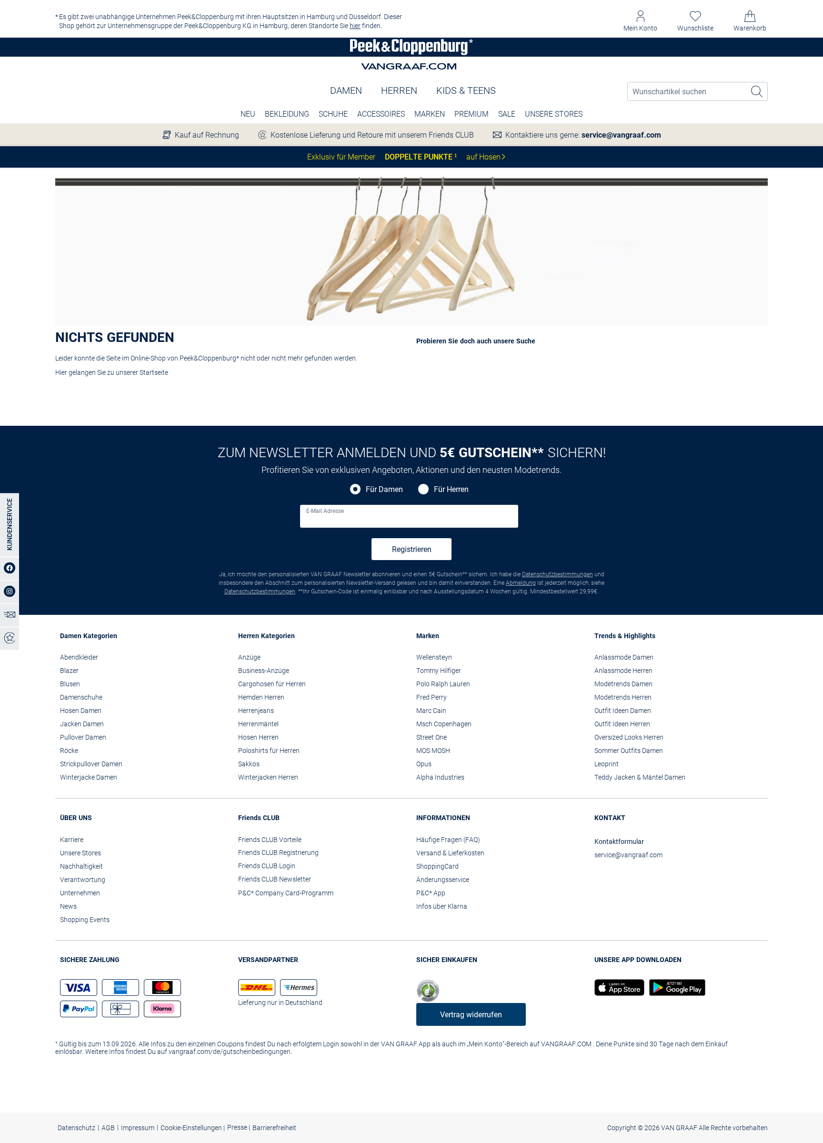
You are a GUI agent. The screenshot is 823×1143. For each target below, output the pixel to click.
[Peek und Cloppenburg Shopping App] (619, 987)
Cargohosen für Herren (272, 684)
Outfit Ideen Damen (622, 710)
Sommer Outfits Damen (628, 750)
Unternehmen (80, 893)
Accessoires (381, 114)
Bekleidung (287, 114)
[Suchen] (757, 91)
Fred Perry (431, 697)
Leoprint (606, 764)
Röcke (69, 750)
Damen (346, 90)
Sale (506, 114)
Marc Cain (431, 710)
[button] (640, 21)
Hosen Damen (80, 710)
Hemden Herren (261, 697)
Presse (238, 1127)
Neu (248, 114)
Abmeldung (521, 583)
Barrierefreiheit (274, 1128)
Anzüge (249, 657)
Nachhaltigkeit (81, 866)
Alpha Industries (440, 777)
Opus (424, 764)
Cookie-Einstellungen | (193, 1128)
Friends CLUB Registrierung (278, 852)
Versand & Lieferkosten (450, 853)
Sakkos (249, 764)
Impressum (137, 1128)
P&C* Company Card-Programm (285, 893)
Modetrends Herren (623, 697)
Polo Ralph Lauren (443, 684)
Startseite (154, 372)
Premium (471, 114)
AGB (108, 1128)
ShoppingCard (437, 866)
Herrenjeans (256, 710)
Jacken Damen (82, 724)
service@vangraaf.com (621, 135)
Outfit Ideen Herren (622, 724)
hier (355, 26)
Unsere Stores (553, 114)
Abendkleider (79, 657)
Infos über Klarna (441, 906)
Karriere (71, 839)
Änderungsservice (442, 879)
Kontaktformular (619, 841)
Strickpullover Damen (91, 764)
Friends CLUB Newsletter (274, 879)
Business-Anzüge (263, 670)
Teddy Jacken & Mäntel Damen (639, 777)
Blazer (69, 670)
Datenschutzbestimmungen (557, 574)
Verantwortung (82, 879)
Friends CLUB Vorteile (269, 839)
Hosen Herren (258, 737)
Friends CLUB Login (266, 866)
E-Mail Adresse (325, 511)
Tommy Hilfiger (438, 670)
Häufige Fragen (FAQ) (448, 839)
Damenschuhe (81, 697)
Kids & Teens (466, 90)
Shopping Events (85, 919)
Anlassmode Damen (623, 657)
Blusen (70, 684)
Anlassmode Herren (623, 670)
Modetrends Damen (623, 684)
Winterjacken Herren (268, 777)
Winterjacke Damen (88, 777)
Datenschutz (76, 1128)
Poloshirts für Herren (269, 750)
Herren (399, 90)
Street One (431, 737)
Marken (429, 114)
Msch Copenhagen (444, 724)
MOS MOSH (433, 750)
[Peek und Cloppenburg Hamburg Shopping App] (674, 987)
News (68, 906)
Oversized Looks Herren (628, 737)
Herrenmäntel (258, 724)
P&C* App (430, 893)
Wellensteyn (434, 657)
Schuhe (333, 114)
